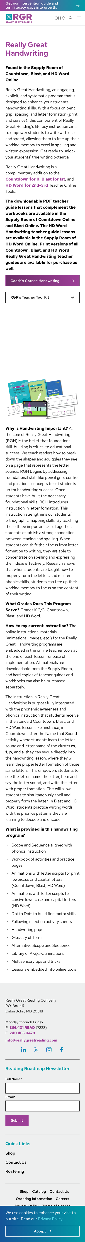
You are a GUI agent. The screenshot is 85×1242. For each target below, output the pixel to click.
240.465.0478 (22, 1033)
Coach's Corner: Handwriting (34, 280)
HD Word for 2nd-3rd (26, 185)
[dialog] (42, 1224)
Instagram (49, 1050)
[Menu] (79, 17)
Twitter (36, 1050)
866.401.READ (22, 1027)
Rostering (14, 1171)
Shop (10, 1153)
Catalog (39, 1191)
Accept (40, 1231)
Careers (62, 1199)
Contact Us (16, 1162)
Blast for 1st (53, 179)
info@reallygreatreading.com (31, 1040)
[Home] (20, 18)
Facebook (61, 1050)
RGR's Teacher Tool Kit (29, 297)
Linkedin (23, 1050)
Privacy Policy (50, 1218)
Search (71, 18)
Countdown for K (22, 179)
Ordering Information (34, 1199)
